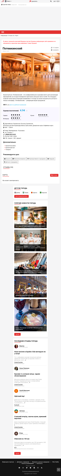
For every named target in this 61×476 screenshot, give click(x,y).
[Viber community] (38, 468)
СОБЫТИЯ (14, 4)
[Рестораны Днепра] (15, 193)
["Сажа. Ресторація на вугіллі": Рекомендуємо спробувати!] (30, 331)
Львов (26, 192)
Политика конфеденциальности (30, 471)
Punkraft (16, 405)
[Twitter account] (27, 468)
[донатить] (30, 1)
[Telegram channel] (34, 468)
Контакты (39, 463)
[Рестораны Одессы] (32, 193)
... (24, 360)
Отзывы (11, 35)
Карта (16, 35)
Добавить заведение (23, 462)
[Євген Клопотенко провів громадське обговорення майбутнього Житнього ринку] (30, 274)
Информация (4, 35)
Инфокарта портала (8, 462)
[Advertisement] (30, 18)
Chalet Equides (18, 362)
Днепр (18, 192)
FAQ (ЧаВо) (55, 462)
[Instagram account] (23, 468)
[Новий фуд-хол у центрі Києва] (30, 297)
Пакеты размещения (27, 463)
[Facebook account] (19, 468)
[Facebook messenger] (30, 468)
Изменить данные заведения (40, 462)
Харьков (44, 192)
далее (17, 334)
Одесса (35, 192)
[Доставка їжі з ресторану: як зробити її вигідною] (30, 227)
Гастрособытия (22, 4)
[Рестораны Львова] (23, 193)
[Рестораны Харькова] (41, 193)
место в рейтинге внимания (18, 105)
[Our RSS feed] (41, 468)
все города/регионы (21, 196)
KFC (15, 447)
